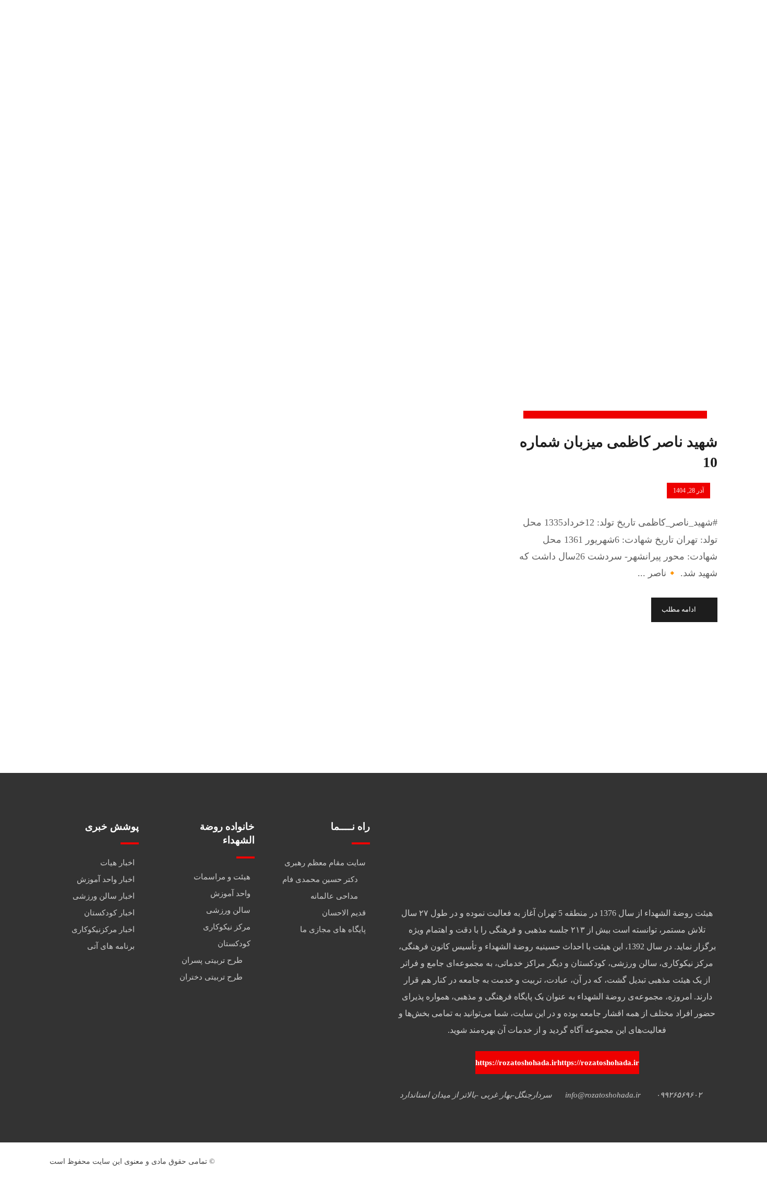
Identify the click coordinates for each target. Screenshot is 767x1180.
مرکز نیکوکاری (226, 927)
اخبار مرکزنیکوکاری (103, 929)
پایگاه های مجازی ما (333, 929)
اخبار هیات (117, 863)
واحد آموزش (230, 893)
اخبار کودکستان (109, 913)
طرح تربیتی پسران (212, 960)
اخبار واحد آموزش (106, 879)
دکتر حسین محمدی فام (320, 879)
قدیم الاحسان (344, 913)
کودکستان (234, 943)
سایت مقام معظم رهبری (325, 863)
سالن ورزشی (228, 910)
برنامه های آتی (111, 946)
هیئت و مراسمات (222, 877)
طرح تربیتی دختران (211, 977)
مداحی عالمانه (334, 896)
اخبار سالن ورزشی (104, 896)
